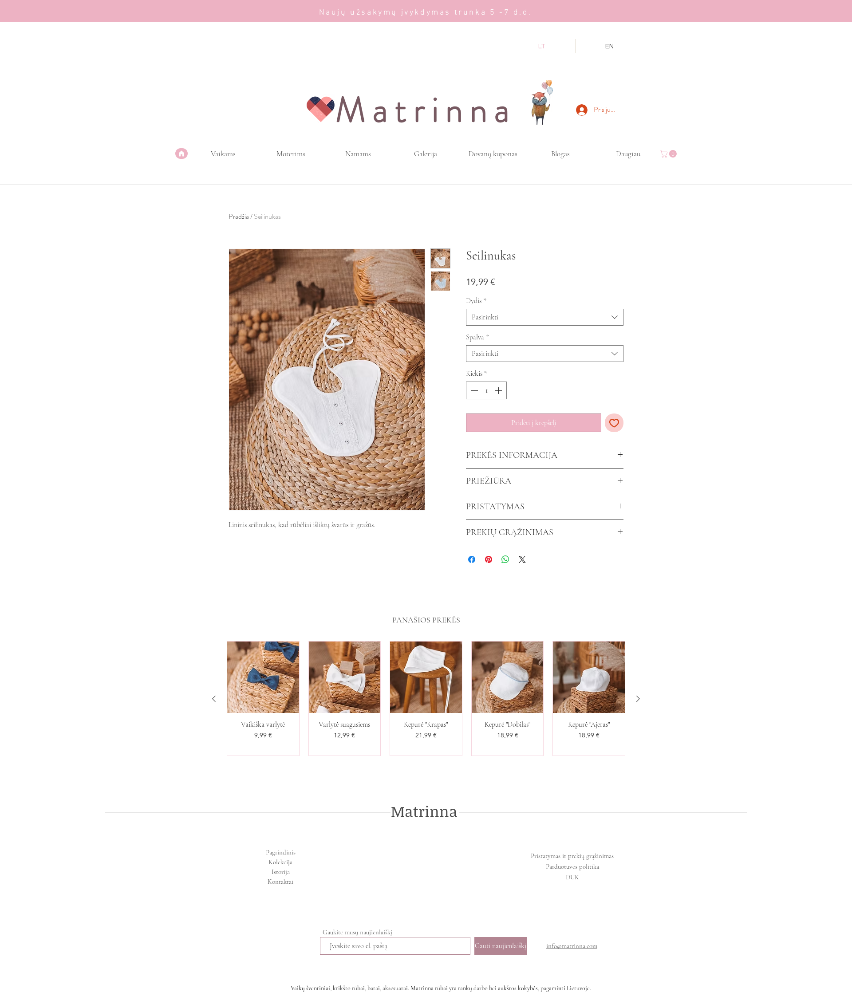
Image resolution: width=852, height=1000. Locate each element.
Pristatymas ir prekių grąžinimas (572, 856)
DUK (572, 877)
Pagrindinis (281, 852)
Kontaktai (280, 882)
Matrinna (424, 811)
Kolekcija (280, 862)
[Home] (181, 153)
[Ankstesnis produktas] (214, 698)
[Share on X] (522, 559)
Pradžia (239, 216)
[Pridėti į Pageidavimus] (614, 422)
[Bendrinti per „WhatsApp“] (505, 559)
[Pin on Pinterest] (488, 559)
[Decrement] (473, 390)
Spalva (477, 337)
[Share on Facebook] (471, 559)
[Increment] (499, 390)
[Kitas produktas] (638, 698)
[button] (669, 153)
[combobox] (544, 317)
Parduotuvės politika (572, 866)
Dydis (476, 300)
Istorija (281, 872)
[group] (426, 699)
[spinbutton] (486, 390)
